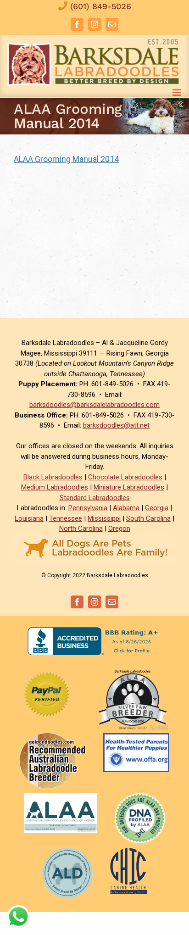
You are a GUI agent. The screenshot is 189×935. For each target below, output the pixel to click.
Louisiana (29, 518)
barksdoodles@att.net (116, 425)
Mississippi (104, 518)
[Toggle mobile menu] (177, 92)
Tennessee (65, 518)
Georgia (156, 508)
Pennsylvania (87, 508)
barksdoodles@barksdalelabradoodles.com (94, 405)
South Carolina (148, 518)
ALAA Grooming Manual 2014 (66, 159)
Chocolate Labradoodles (125, 477)
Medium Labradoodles (54, 487)
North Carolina (81, 528)
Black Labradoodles (53, 477)
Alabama (126, 508)
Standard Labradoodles (95, 498)
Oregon (119, 528)
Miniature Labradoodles (129, 487)
